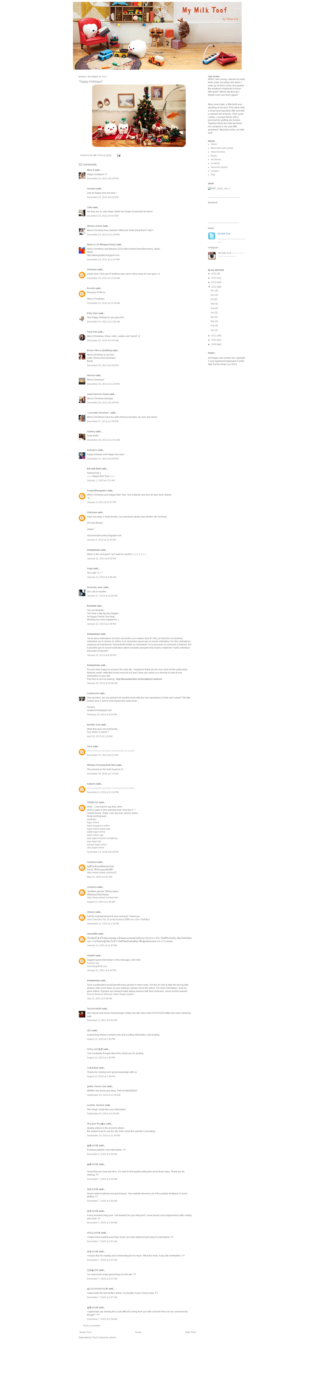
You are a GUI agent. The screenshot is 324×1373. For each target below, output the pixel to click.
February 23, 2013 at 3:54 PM (102, 714)
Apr (213, 317)
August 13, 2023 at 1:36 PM (101, 1076)
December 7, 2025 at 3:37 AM (102, 1241)
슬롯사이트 (92, 1145)
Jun (213, 312)
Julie (89, 207)
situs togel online (95, 847)
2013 (214, 282)
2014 (214, 278)
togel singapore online (98, 825)
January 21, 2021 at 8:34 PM (101, 970)
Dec (213, 290)
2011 (214, 335)
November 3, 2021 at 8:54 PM (102, 1020)
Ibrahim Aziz (93, 724)
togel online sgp (95, 835)
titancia (91, 375)
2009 (214, 344)
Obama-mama (94, 226)
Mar (213, 321)
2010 (214, 340)
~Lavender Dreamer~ (98, 412)
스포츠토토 (92, 1067)
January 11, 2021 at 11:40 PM (102, 945)
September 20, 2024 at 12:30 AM (103, 1095)
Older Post (190, 1332)
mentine (91, 188)
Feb (213, 325)
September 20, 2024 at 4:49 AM (103, 1113)
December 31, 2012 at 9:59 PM (102, 458)
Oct (212, 299)
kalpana (91, 784)
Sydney (91, 431)
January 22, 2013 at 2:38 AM (101, 624)
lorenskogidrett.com (97, 966)
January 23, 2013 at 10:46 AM (102, 683)
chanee (91, 912)
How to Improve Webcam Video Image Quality (110, 994)
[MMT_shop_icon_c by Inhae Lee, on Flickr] (219, 188)
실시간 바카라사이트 (97, 1288)
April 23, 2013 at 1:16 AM (99, 736)
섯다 (89, 1030)
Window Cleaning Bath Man (101, 765)
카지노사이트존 (95, 1049)
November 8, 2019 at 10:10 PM (102, 792)
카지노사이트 (93, 1232)
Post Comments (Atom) (104, 1337)
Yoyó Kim (92, 332)
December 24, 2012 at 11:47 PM (103, 259)
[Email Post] (118, 155)
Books (214, 155)
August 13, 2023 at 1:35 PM (101, 1057)
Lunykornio (93, 693)
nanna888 (92, 933)
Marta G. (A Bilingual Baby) (101, 244)
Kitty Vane (92, 313)
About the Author (219, 167)
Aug (213, 308)
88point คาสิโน (153, 938)
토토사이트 (92, 1189)
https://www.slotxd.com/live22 (102, 872)
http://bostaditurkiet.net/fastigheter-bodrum (139, 679)
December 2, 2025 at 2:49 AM (102, 1154)
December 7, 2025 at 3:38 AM (102, 1319)
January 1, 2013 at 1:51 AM (101, 480)
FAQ (213, 174)
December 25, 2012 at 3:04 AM (102, 340)
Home (138, 1332)
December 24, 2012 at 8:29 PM (102, 178)
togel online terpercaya (98, 829)
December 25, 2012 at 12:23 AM (103, 278)
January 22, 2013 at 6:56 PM (101, 655)
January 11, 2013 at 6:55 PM (101, 558)
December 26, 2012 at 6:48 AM (102, 402)
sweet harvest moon (98, 394)
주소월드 (101, 1123)
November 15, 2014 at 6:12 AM (102, 755)
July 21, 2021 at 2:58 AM (99, 998)
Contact (215, 171)
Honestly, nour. (95, 587)
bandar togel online (97, 844)
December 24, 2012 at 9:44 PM (102, 216)
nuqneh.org (93, 963)
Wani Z (90, 170)
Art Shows (216, 159)
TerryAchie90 (94, 1008)
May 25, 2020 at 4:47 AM (99, 877)
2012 (214, 286)
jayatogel (91, 819)
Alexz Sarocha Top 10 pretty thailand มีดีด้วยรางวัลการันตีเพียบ (118, 919)
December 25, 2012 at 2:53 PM (102, 365)
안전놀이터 (92, 1270)
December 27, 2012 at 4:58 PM (102, 421)
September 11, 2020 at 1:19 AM (103, 923)
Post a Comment (91, 1325)
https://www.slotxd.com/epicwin (102, 897)
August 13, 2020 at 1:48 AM (101, 902)
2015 (214, 273)
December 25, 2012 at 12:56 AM (103, 321)
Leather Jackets (95, 1105)
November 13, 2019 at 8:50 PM (102, 852)
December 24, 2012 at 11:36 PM (103, 234)
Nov (213, 295)
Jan (213, 330)
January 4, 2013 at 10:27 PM (101, 502)
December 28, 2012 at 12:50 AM (103, 440)
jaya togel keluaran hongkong (102, 838)
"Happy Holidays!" (91, 81)
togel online (93, 822)
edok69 (91, 955)
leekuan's (92, 450)
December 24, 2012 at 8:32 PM (102, 197)
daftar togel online (96, 832)
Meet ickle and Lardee (222, 148)
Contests (215, 163)
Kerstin (91, 288)
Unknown (92, 269)
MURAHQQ (158, 1013)
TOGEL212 (92, 802)
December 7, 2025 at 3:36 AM (102, 1179)
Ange (90, 568)
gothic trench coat (96, 1086)
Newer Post (85, 1332)
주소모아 (91, 1123)
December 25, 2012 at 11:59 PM (103, 384)
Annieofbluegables (97, 490)
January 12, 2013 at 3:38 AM (101, 577)
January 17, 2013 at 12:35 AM (102, 595)
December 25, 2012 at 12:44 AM (103, 303)
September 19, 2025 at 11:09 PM (103, 1135)
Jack (89, 746)
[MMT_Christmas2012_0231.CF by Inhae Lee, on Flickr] (139, 147)
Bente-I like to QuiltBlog (99, 350)
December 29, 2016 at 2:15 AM (102, 773)
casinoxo (92, 862)
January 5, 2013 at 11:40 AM (101, 540)
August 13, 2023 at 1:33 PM (101, 1039)
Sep (213, 303)
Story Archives (218, 152)
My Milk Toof (224, 253)
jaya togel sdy (94, 841)
